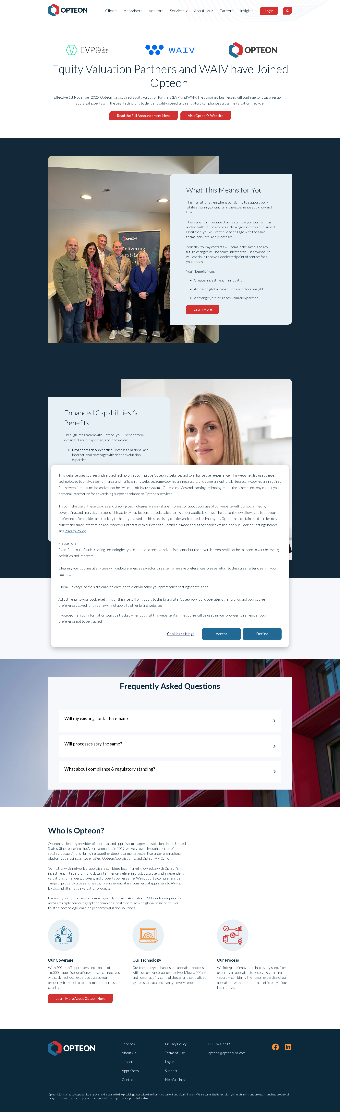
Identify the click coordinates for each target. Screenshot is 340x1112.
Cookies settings (180, 634)
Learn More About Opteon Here (80, 998)
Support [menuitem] (171, 1070)
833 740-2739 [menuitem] (219, 1044)
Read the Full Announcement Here (143, 115)
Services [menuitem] (177, 10)
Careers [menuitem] (226, 10)
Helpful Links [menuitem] (175, 1079)
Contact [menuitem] (128, 1079)
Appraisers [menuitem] (133, 10)
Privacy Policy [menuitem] (176, 1044)
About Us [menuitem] (202, 10)
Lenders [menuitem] (128, 1061)
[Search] (287, 11)
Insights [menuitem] (246, 10)
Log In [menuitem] (169, 1061)
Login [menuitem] (269, 10)
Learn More (203, 309)
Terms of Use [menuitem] (175, 1053)
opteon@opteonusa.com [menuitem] (226, 1053)
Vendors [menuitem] (156, 10)
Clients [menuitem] (111, 10)
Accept (221, 634)
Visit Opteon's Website (205, 115)
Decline (262, 634)
